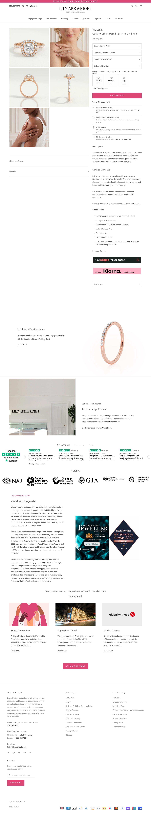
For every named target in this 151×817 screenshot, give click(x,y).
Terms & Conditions (74, 723)
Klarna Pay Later (72, 714)
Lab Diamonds (51, 18)
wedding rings (55, 563)
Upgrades (97, 18)
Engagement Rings (35, 18)
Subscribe (15, 783)
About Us (116, 698)
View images (98, 284)
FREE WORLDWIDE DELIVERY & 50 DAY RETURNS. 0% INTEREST (75, 1)
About (108, 18)
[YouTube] (25, 752)
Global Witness (112, 630)
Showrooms (119, 18)
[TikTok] (30, 752)
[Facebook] (8, 752)
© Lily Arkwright (14, 807)
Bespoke (76, 18)
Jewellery (86, 18)
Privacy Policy (71, 731)
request (136, 204)
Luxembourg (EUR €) (16, 802)
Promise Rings (119, 727)
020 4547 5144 (22, 738)
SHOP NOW (22, 344)
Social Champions (20, 630)
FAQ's (68, 702)
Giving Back (118, 723)
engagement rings (38, 563)
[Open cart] (141, 6)
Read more (15, 651)
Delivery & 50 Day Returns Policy (79, 706)
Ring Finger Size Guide (75, 727)
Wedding (64, 18)
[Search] (136, 6)
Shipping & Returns (16, 161)
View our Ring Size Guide (123, 139)
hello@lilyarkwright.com (17, 747)
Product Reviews (120, 718)
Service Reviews (120, 714)
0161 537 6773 (14, 6)
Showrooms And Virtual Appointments (128, 710)
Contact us (70, 698)
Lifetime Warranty (73, 718)
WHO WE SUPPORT (75, 666)
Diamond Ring (114, 422)
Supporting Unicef (67, 630)
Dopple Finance (72, 710)
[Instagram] (14, 752)
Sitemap (69, 735)
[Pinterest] (19, 752)
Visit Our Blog (118, 706)
